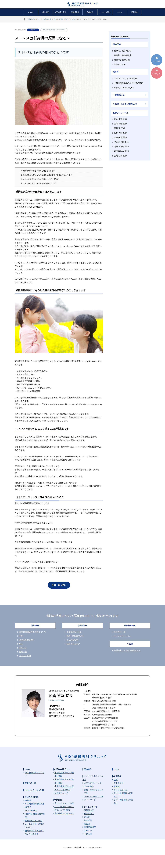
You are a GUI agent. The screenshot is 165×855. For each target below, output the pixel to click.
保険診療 (45, 12)
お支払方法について (92, 783)
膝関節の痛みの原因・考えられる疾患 (34, 832)
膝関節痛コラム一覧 (33, 821)
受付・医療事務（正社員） (123, 795)
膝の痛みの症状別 (122, 60)
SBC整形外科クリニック (34, 774)
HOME (30, 12)
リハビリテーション (122, 636)
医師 (116, 780)
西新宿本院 (89, 810)
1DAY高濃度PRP (26, 640)
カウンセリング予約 (156, 74)
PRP (21, 636)
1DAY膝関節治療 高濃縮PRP (34, 805)
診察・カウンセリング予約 (93, 791)
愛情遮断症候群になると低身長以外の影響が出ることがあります (46, 175)
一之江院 (88, 834)
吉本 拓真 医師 (120, 137)
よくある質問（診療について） (34, 825)
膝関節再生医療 (60, 12)
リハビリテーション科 (34, 790)
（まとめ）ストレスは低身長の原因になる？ (39, 183)
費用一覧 (23, 652)
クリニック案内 (104, 12)
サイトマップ (90, 800)
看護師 (116, 786)
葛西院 (87, 817)
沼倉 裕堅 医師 (120, 119)
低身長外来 (75, 12)
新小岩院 (88, 820)
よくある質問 (25, 656)
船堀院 (87, 824)
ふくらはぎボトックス (64, 807)
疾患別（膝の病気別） (123, 55)
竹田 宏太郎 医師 (121, 147)
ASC (21, 644)
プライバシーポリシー (93, 797)
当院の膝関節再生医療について (32, 632)
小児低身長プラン (74, 632)
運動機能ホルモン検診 (64, 813)
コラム (119, 12)
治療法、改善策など (123, 51)
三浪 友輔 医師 (120, 124)
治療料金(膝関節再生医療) (35, 815)
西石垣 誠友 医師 (121, 151)
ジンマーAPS (31, 810)
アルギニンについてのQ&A (126, 78)
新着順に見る (120, 64)
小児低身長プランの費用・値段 (64, 774)
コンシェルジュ (120, 790)
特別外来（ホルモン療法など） (127, 650)
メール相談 (89, 786)
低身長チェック (73, 644)
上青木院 (88, 830)
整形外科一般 (119, 632)
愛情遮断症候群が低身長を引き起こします (38, 171)
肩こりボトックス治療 (64, 803)
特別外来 (58, 800)
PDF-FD (22, 648)
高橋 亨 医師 (119, 128)
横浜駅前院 (89, 814)
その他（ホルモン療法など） (125, 104)
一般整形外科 (119, 95)
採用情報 (134, 12)
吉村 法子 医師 (120, 156)
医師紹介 (90, 12)
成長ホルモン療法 (62, 810)
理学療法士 (118, 783)
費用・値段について (75, 636)
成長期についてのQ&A (124, 88)
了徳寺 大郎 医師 (121, 142)
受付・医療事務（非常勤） (123, 801)
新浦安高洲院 (90, 827)
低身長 (33, 30)
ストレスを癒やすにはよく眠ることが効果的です (40, 179)
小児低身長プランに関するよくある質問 (64, 788)
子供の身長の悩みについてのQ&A (54, 29)
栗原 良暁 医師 (120, 133)
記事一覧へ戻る (59, 585)
